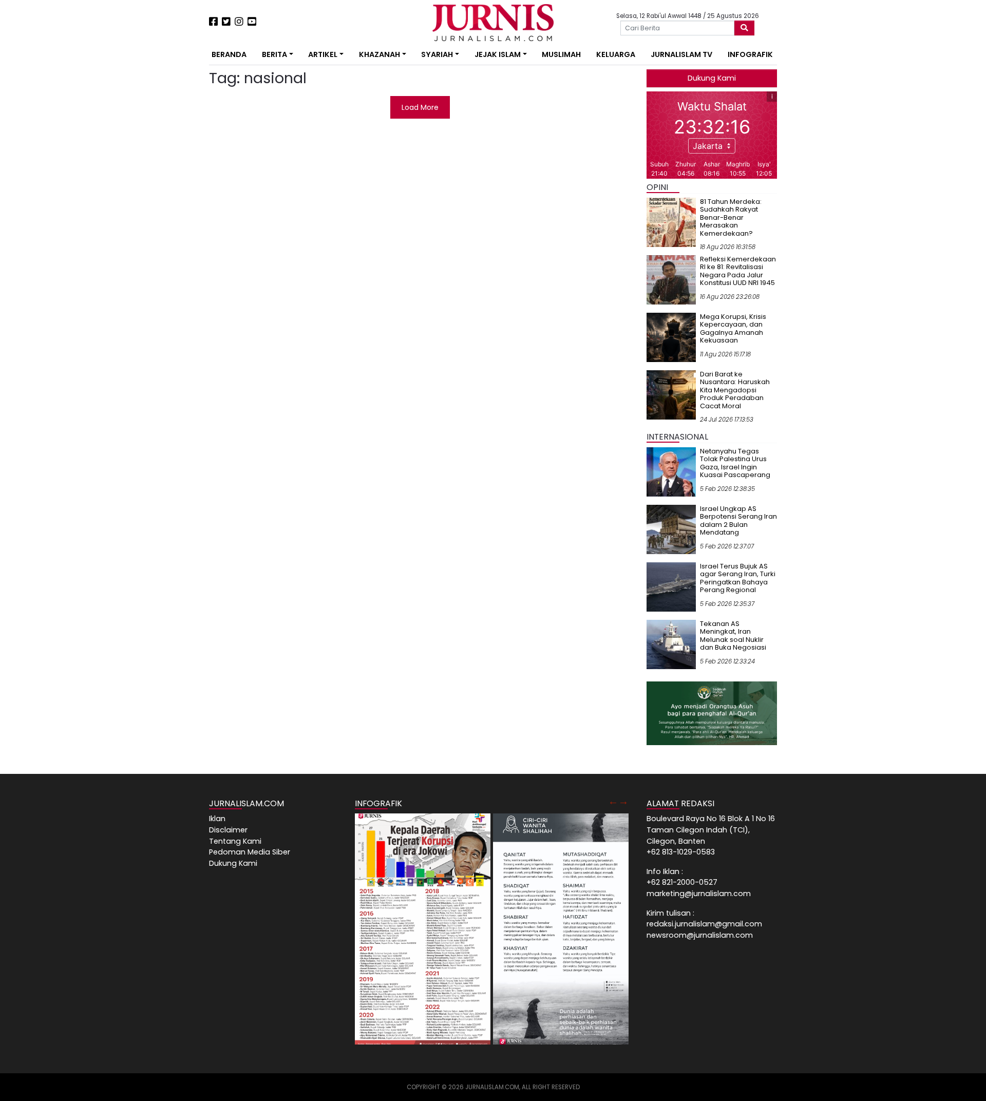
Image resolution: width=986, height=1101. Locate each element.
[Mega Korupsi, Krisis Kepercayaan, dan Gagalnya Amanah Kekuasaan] (671, 337)
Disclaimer (228, 830)
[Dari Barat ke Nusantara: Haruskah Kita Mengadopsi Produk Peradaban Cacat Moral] (671, 394)
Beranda (229, 54)
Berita (274, 54)
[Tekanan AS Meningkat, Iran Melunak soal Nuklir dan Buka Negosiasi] (671, 644)
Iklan (217, 818)
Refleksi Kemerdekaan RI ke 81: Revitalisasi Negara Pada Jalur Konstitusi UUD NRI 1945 (738, 271)
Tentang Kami (235, 841)
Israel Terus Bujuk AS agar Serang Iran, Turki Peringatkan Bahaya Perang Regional (737, 578)
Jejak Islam (498, 54)
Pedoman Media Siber (249, 852)
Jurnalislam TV (681, 54)
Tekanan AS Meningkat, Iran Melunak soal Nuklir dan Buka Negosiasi (733, 636)
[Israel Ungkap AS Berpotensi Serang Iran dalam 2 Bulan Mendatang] (671, 529)
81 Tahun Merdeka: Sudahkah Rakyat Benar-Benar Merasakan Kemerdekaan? (731, 217)
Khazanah (379, 54)
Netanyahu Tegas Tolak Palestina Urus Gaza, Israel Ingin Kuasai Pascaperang (735, 463)
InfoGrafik (750, 54)
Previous (613, 801)
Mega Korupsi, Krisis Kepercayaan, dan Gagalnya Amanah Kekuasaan (733, 329)
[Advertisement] (177, 190)
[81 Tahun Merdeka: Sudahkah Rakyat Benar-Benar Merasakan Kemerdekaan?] (671, 222)
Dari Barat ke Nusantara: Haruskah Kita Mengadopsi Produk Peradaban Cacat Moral (735, 390)
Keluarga (615, 54)
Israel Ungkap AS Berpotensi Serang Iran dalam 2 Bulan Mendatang (738, 521)
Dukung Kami (712, 78)
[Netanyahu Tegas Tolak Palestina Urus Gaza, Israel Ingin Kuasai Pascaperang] (671, 471)
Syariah (437, 54)
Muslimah (561, 54)
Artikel (322, 54)
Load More (420, 107)
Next (623, 801)
